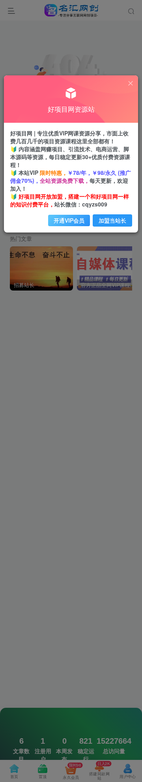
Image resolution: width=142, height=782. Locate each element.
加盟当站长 (112, 220)
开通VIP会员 (69, 220)
